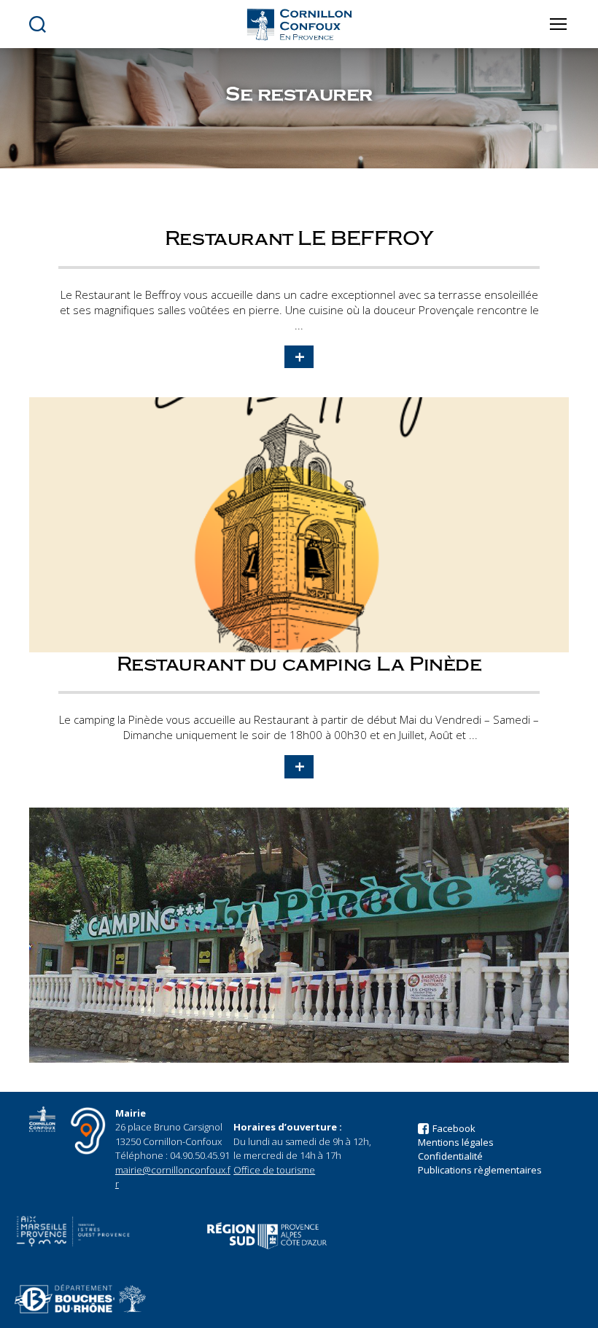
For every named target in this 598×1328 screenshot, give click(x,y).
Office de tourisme (274, 1169)
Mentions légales (456, 1142)
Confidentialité (450, 1156)
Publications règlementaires (480, 1169)
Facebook (453, 1128)
